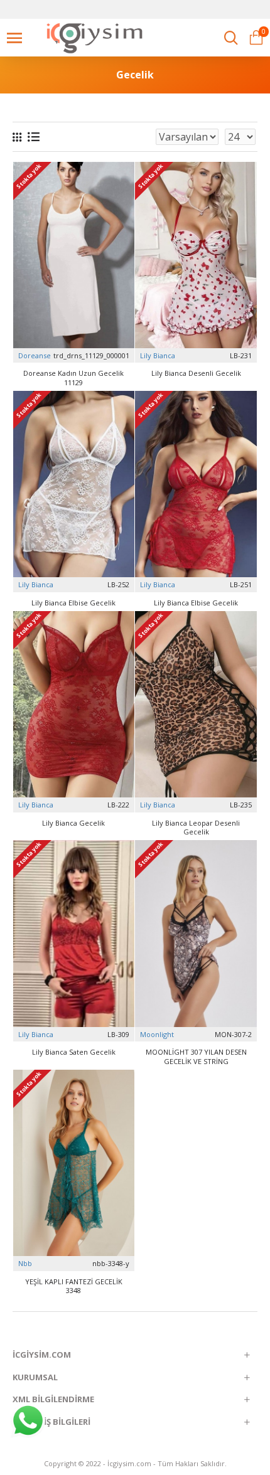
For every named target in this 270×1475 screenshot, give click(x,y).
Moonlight (157, 1034)
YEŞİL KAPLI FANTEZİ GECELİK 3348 (73, 1286)
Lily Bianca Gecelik (73, 823)
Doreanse (34, 355)
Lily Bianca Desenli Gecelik (196, 373)
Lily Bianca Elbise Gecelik (73, 603)
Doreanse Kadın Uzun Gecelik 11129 (73, 377)
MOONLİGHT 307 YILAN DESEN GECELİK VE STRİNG (196, 1056)
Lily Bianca (157, 355)
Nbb (25, 1263)
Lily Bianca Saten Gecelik (74, 1052)
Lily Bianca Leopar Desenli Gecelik (196, 827)
